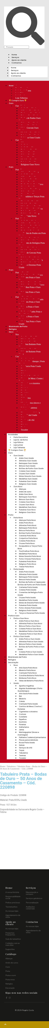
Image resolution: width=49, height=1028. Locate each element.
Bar (20, 696)
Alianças (22, 489)
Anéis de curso (25, 492)
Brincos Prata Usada (27, 579)
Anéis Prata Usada (26, 572)
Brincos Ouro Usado (27, 466)
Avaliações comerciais (30, 908)
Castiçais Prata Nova (28, 673)
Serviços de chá (25, 748)
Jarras (21, 730)
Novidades (13, 434)
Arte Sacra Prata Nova (28, 668)
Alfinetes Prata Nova (27, 525)
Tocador (24, 430)
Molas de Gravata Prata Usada (30, 254)
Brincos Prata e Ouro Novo (30, 626)
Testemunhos (11, 907)
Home (14, 54)
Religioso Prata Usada (28, 610)
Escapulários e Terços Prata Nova (31, 197)
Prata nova (10, 979)
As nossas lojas (11, 911)
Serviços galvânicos (34, 898)
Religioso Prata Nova (27, 564)
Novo (17, 334)
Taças (21, 750)
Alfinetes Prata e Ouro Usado (29, 303)
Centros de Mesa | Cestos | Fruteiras (31, 379)
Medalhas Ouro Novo (27, 507)
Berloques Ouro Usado (28, 463)
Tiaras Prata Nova (28, 216)
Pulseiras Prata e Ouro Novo (29, 293)
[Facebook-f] (6, 998)
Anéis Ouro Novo (26, 494)
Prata (11, 167)
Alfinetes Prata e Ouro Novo (29, 278)
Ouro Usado (18, 455)
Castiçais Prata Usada (28, 704)
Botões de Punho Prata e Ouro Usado (30, 312)
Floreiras (22, 724)
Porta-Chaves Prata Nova (30, 559)
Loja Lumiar (18, 445)
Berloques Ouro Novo (28, 497)
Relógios (13, 329)
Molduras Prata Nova (27, 678)
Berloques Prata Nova (28, 528)
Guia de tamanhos (13, 939)
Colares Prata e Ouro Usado (29, 317)
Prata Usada (19, 569)
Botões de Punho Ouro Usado (30, 119)
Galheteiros (24, 727)
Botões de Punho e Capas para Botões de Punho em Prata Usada (32, 233)
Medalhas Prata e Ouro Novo (30, 288)
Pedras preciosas (12, 902)
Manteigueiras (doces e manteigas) (30, 404)
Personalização (32, 902)
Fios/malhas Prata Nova (29, 551)
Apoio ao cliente (19, 60)
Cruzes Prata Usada (27, 597)
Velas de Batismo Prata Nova (30, 352)
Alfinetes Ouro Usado (28, 461)
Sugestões (10, 949)
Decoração (13, 662)
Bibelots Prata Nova (27, 670)
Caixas (22, 701)
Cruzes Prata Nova (27, 543)
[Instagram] (10, 998)
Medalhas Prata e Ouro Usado (30, 322)
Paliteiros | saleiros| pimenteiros (28, 409)
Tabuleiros (23, 753)
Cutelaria (23, 717)
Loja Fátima (18, 442)
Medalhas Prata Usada (28, 600)
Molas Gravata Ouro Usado (29, 129)
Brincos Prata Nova (27, 530)
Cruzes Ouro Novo (26, 504)
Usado (18, 356)
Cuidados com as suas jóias (12, 944)
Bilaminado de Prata (18, 326)
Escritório (23, 722)
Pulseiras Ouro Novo (27, 510)
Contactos (17, 63)
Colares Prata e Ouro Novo (30, 628)
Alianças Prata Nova (27, 520)
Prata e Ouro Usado (22, 636)
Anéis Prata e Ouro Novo (29, 621)
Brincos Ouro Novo (26, 499)
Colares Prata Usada (27, 590)
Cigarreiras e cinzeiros (30, 383)
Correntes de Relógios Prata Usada (32, 244)
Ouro (11, 103)
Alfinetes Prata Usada (28, 574)
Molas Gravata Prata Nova (30, 556)
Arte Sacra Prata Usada (31, 366)
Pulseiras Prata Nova (27, 561)
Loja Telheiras (21, 98)
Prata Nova (18, 517)
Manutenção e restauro (32, 893)
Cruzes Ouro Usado (27, 473)
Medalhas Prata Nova (28, 554)
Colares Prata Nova (27, 541)
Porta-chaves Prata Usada (30, 608)
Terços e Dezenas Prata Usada (30, 266)
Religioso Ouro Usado (30, 137)
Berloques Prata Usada (28, 577)
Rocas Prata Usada (29, 415)
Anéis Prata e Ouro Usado (29, 639)
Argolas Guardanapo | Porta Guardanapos (32, 362)
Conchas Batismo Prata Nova (30, 345)
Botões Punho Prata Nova (29, 533)
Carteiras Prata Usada (28, 587)
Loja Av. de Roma (21, 440)
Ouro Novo (18, 486)
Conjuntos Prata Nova (28, 538)
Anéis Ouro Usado (26, 458)
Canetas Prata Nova (27, 536)
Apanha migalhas (26, 686)
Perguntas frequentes (10, 934)
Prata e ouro (13, 615)
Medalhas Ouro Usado (28, 479)
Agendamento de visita (12, 916)
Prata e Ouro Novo (21, 618)
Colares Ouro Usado (27, 471)
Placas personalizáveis (28, 740)
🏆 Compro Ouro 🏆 (18, 100)
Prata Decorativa (21, 437)
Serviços (15, 57)
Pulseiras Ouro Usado (28, 481)
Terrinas (22, 755)
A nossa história (12, 892)
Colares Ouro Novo (27, 502)
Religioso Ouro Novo (30, 164)
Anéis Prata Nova (26, 523)
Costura (22, 714)
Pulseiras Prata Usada (28, 605)
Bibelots (22, 699)
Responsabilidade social (12, 897)
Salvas (21, 745)
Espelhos (23, 719)
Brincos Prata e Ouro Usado (29, 308)
